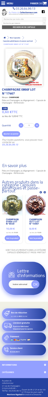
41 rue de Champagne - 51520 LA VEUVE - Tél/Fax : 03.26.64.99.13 (11, 388)
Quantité (6, 125)
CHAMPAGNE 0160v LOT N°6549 (12, 221)
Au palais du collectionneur (7, 381)
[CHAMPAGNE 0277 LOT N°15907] (35, 205)
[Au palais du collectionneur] (20, 12)
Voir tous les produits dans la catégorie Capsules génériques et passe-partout (26, 251)
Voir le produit (12, 238)
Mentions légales (14, 394)
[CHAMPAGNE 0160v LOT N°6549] (12, 205)
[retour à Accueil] (4, 37)
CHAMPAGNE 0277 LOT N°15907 (35, 221)
